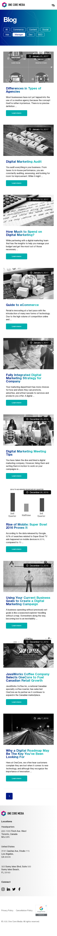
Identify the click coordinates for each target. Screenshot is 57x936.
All (6, 29)
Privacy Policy (7, 910)
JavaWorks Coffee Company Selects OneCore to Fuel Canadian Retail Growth (27, 677)
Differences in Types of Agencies (23, 89)
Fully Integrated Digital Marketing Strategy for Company (23, 378)
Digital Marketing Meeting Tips (26, 452)
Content (33, 29)
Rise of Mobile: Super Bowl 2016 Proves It (26, 525)
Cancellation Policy (24, 910)
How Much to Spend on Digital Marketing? (24, 233)
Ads (7, 34)
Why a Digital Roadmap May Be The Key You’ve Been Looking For (27, 754)
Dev (30, 34)
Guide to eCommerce (22, 305)
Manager (19, 34)
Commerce (18, 29)
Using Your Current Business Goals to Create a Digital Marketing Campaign (28, 601)
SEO (40, 34)
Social (45, 29)
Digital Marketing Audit (24, 161)
